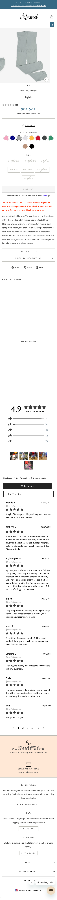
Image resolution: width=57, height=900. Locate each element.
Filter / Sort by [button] (13, 494)
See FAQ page (28, 829)
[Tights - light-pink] (4, 318)
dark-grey (44, 138)
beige (25, 146)
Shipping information (28, 258)
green (50, 138)
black (31, 146)
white (25, 138)
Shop (28, 862)
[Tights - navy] (7, 318)
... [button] (27, 589)
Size (28, 155)
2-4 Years (45, 161)
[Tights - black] (7, 321)
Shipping (19, 113)
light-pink (6, 138)
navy (12, 138)
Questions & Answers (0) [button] (33, 478)
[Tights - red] (19, 318)
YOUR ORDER (28, 881)
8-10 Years (27, 169)
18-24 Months (30, 161)
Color (28, 132)
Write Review (27, 486)
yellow (31, 138)
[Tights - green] (25, 318)
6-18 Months (13, 161)
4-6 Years (28, 178)
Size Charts (28, 853)
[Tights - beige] (4, 321)
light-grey (19, 138)
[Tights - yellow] (16, 318)
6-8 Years (14, 169)
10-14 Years (32, 91)
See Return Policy (28, 804)
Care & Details (28, 252)
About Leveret (28, 871)
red (38, 138)
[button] (14, 456)
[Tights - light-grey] (10, 318)
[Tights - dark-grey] (22, 318)
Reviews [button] (10, 478)
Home (22, 91)
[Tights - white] (13, 318)
